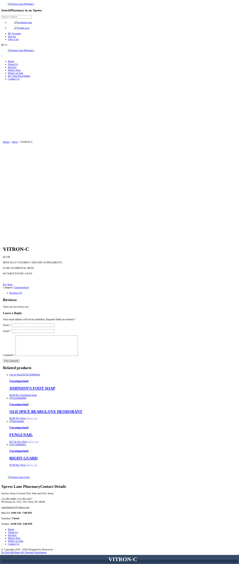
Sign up (12, 36)
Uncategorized (21, 287)
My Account (14, 33)
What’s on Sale (15, 73)
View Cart (13, 39)
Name (7, 325)
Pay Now (8, 284)
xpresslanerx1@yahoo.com (15, 507)
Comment (9, 355)
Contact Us (13, 79)
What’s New (14, 70)
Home (11, 61)
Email (7, 331)
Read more (31, 395)
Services (12, 67)
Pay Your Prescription (19, 76)
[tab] (122, 293)
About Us (13, 64)
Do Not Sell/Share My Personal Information (23, 552)
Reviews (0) (15, 293)
